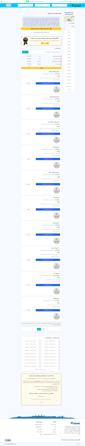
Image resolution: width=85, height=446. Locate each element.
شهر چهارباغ (69, 54)
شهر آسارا (69, 41)
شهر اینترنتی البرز (81, 8)
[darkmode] (7, 1)
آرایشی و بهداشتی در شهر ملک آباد (30, 363)
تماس (47, 83)
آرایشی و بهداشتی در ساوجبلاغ (50, 341)
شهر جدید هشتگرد (69, 86)
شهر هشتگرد (69, 38)
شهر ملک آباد (69, 80)
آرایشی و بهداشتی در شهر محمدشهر (30, 359)
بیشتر (28, 83)
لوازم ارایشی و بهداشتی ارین (56, 61)
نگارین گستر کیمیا (54, 248)
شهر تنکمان (69, 51)
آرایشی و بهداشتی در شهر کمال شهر (50, 356)
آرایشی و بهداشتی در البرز (72, 8)
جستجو (8, 5)
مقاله (55, 427)
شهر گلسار (69, 89)
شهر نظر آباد (69, 83)
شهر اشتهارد (69, 44)
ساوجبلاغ (69, 32)
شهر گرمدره (68, 67)
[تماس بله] (26, 2)
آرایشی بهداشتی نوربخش (57, 56)
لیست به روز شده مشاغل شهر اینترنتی (50, 434)
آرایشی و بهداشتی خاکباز (53, 172)
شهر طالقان (69, 57)
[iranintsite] (6, 440)
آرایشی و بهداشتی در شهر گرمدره (30, 356)
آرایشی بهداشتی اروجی (57, 58)
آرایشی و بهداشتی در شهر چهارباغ (30, 350)
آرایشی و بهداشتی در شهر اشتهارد (49, 347)
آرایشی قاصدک (58, 64)
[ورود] (4, 1)
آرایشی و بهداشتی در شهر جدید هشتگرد (30, 366)
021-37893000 (40, 396)
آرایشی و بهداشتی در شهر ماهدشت (50, 359)
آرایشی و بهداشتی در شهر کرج (30, 341)
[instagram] (10, 440)
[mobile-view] (10, 1)
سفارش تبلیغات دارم (45, 43)
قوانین (41, 434)
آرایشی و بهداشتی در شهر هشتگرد (49, 344)
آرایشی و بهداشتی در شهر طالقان (49, 353)
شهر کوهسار (69, 48)
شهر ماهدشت (69, 70)
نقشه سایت (40, 429)
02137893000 (32, 1)
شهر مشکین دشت (69, 76)
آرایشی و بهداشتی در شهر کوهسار (30, 347)
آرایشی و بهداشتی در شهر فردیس (30, 353)
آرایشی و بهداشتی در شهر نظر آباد (49, 366)
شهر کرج (69, 35)
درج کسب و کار (53, 424)
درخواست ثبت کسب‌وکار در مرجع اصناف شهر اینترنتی (40, 399)
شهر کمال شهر (69, 64)
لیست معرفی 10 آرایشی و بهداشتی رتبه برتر (41, 32)
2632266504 (29, 58)
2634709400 (29, 61)
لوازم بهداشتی (55, 298)
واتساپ (40, 402)
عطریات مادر (56, 273)
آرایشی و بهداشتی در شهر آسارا (30, 344)
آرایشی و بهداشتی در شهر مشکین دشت (49, 363)
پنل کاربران (54, 432)
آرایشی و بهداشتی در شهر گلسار (40, 369)
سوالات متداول (39, 432)
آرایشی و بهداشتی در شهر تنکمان (50, 350)
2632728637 (29, 56)
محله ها (54, 429)
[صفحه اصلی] (76, 5)
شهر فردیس (69, 60)
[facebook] (8, 440)
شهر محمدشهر (69, 73)
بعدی (39, 329)
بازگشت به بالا (78, 444)
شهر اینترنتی (81, 1)
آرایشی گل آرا (56, 197)
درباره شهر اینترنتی (39, 427)
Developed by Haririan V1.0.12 (10, 444)
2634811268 (29, 64)
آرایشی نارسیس (55, 223)
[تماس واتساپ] (28, 1)
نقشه (24, 52)
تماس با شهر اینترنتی (38, 424)
